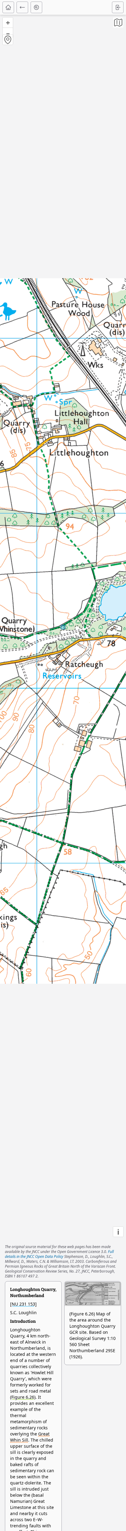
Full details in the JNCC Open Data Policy (59, 1254)
